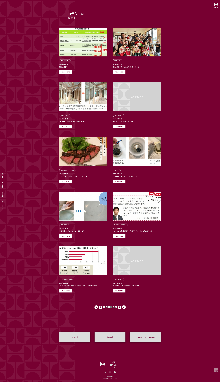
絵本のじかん (117, 60)
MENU (216, 7)
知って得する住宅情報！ (120, 225)
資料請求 (3, 194)
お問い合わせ (3, 205)
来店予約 (3, 185)
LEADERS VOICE (65, 60)
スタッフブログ (65, 115)
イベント (3, 175)
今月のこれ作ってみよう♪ (67, 170)
